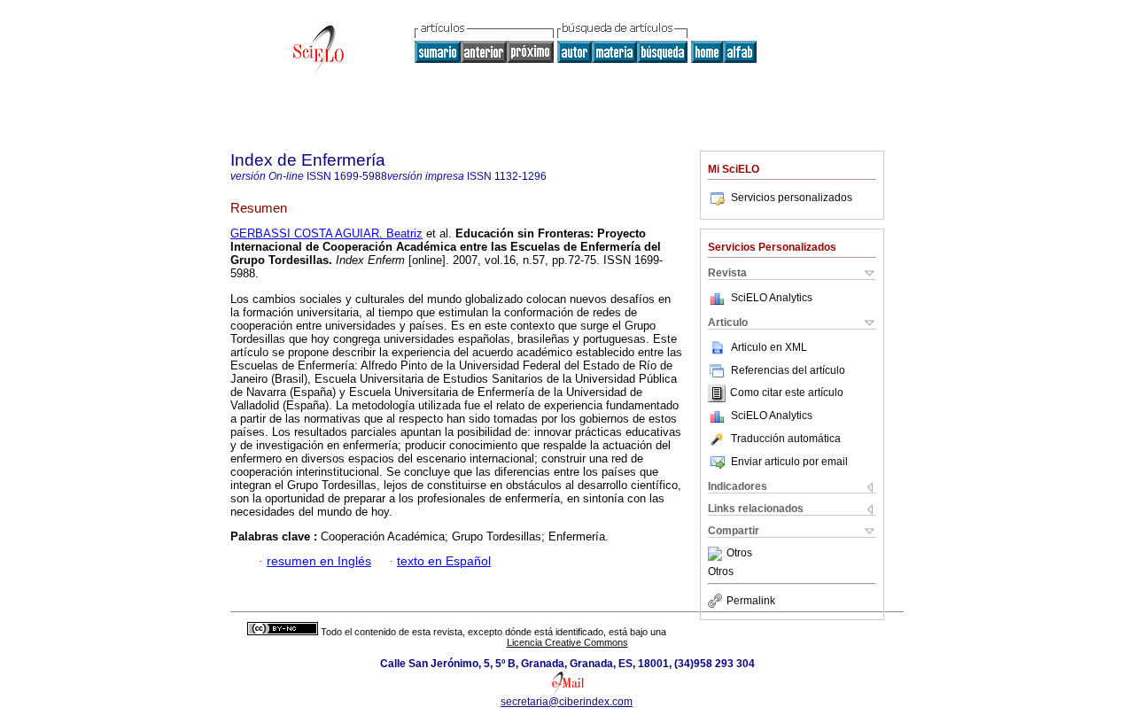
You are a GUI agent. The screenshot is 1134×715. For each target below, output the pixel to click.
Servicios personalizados (791, 197)
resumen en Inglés (319, 561)
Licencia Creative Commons (567, 642)
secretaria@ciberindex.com (567, 702)
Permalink (750, 601)
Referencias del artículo (788, 370)
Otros (739, 554)
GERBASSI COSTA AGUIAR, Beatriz (326, 233)
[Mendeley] (717, 554)
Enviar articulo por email (789, 461)
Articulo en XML (769, 347)
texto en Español (444, 561)
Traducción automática (786, 438)
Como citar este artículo (786, 393)
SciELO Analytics (771, 297)
